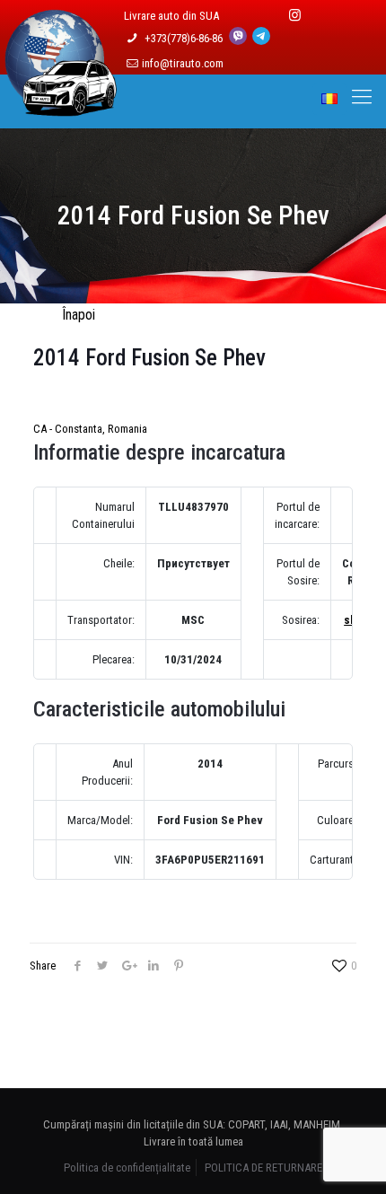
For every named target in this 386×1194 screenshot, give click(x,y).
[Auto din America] (61, 105)
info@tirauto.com (183, 63)
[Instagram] (294, 15)
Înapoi (78, 314)
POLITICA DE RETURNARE (263, 1167)
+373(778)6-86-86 (185, 38)
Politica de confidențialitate (127, 1167)
